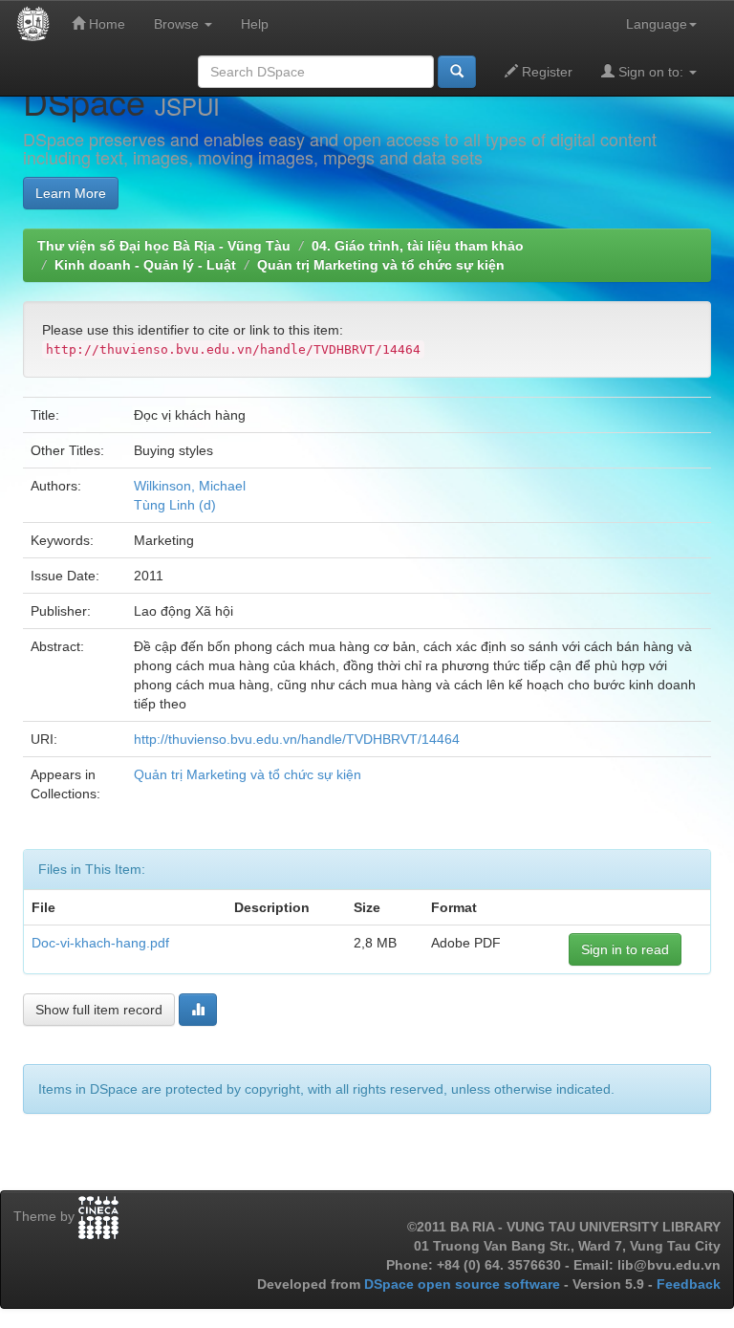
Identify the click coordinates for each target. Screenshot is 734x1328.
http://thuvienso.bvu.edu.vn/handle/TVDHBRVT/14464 (297, 739)
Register (545, 71)
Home (105, 24)
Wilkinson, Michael (190, 485)
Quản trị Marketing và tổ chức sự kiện (381, 264)
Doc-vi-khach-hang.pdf (100, 942)
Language (656, 24)
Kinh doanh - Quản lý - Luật (145, 264)
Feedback (689, 1284)
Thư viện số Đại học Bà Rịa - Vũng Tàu (164, 245)
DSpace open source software (464, 1284)
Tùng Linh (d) (175, 504)
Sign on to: (651, 71)
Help (255, 24)
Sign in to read (625, 949)
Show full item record (98, 1009)
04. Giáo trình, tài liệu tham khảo (418, 245)
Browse (178, 24)
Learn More (70, 193)
